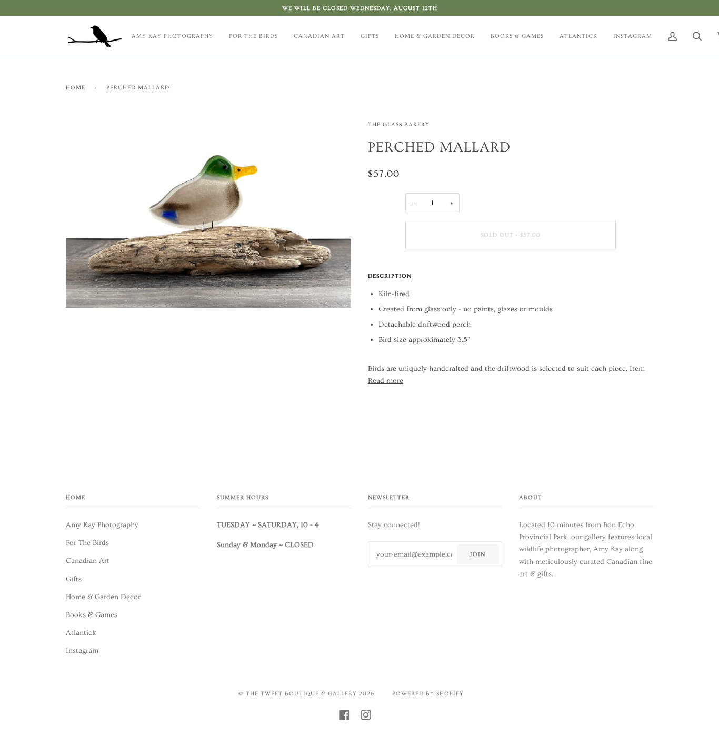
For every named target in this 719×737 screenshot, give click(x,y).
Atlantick (81, 632)
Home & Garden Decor (103, 596)
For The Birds (87, 542)
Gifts (74, 578)
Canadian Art (87, 560)
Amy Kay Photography (102, 524)
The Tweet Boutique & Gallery (301, 693)
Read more (385, 380)
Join (477, 554)
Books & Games (91, 614)
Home (75, 87)
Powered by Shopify (428, 693)
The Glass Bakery (399, 124)
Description (390, 275)
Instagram (82, 650)
